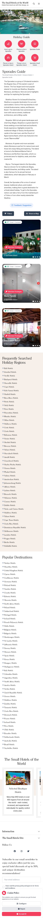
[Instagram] (21, 851)
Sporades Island (11, 255)
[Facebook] (15, 851)
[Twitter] (28, 851)
